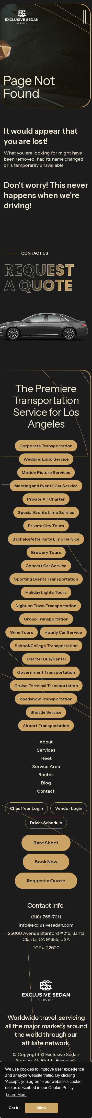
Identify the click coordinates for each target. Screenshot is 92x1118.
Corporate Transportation (46, 445)
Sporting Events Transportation (46, 579)
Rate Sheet (46, 843)
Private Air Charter (46, 499)
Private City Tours (46, 525)
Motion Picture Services (46, 472)
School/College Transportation (46, 645)
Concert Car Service (46, 565)
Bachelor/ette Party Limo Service (46, 539)
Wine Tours (21, 632)
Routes (46, 775)
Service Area (46, 766)
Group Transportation (46, 619)
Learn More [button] (16, 1094)
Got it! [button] (14, 1108)
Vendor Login (68, 808)
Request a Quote (39, 277)
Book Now (46, 862)
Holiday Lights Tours (46, 592)
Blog (46, 783)
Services (46, 750)
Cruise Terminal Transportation (46, 685)
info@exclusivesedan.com (46, 925)
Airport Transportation (46, 725)
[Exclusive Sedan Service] (21, 17)
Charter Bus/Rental (46, 658)
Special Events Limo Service (46, 512)
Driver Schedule (46, 822)
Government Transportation (46, 672)
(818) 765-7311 (46, 917)
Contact (45, 791)
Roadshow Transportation (46, 698)
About (46, 742)
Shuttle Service (46, 712)
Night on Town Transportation (46, 605)
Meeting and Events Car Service (46, 485)
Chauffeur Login (26, 808)
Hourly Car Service (63, 632)
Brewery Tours (46, 552)
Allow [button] (41, 1108)
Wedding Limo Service (46, 459)
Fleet (46, 758)
